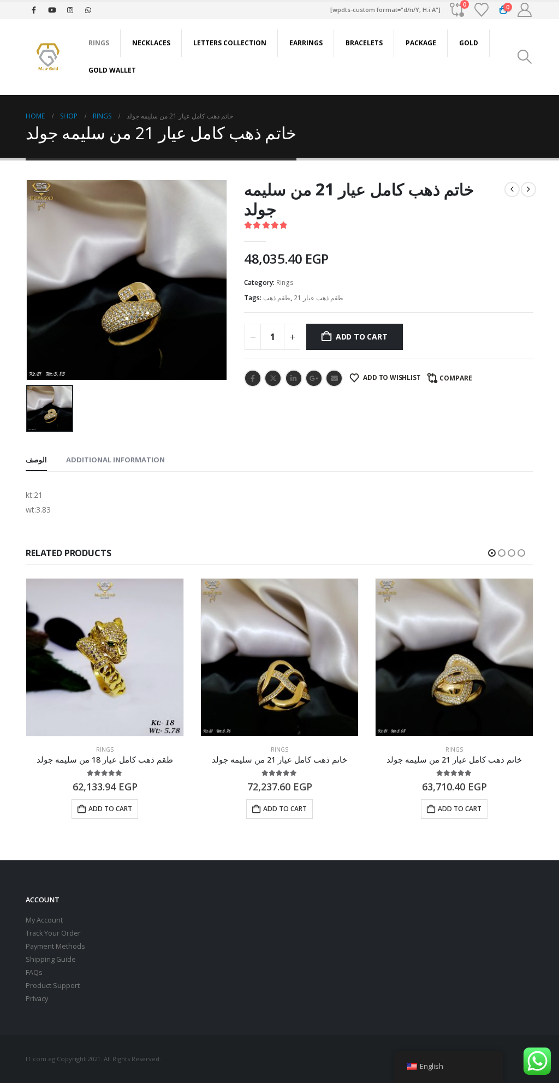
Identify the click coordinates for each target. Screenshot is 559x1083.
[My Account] (524, 10)
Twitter (273, 378)
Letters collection (229, 42)
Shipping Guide (51, 959)
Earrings (306, 42)
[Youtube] (52, 9)
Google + (314, 378)
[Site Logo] (47, 56)
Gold (468, 42)
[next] (528, 189)
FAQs (34, 972)
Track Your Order (53, 933)
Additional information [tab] (115, 460)
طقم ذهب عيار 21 (318, 297)
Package (421, 42)
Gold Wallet (112, 70)
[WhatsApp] (88, 9)
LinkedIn (293, 378)
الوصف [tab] (36, 460)
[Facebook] (33, 9)
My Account (44, 920)
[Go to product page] (104, 657)
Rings (98, 42)
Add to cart (362, 336)
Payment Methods (55, 946)
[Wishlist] (481, 10)
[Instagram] (70, 9)
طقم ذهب (276, 297)
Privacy (37, 998)
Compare (455, 378)
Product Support (53, 985)
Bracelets (364, 42)
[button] (524, 57)
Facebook (252, 378)
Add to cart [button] (110, 808)
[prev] (512, 189)
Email (334, 378)
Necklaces (151, 42)
